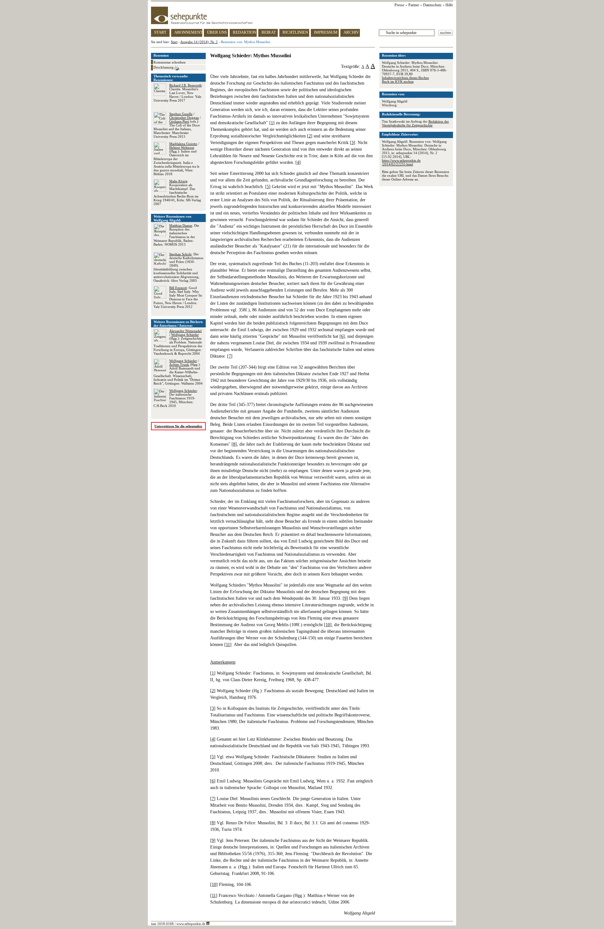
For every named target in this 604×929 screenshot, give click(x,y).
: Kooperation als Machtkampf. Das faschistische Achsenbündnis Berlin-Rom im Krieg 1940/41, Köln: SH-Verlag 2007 (177, 192)
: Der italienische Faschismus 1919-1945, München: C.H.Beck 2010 (176, 398)
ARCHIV (351, 32)
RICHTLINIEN (295, 32)
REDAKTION (244, 32)
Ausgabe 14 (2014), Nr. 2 (199, 42)
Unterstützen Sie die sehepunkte (178, 426)
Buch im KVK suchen (398, 81)
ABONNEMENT (188, 32)
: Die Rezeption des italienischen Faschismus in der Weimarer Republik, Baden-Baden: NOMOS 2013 (176, 235)
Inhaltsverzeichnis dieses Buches (405, 78)
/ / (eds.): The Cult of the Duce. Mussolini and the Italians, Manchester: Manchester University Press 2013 (177, 125)
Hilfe (449, 5)
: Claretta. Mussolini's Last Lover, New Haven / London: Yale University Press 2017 (178, 92)
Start (174, 42)
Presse (399, 5)
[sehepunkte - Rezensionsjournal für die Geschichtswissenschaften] (302, 15)
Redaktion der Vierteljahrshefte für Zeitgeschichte (415, 123)
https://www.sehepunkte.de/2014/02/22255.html (401, 162)
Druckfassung (164, 67)
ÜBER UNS (217, 32)
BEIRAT (268, 32)
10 (328, 624)
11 (228, 644)
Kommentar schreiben (170, 62)
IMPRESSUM (326, 32)
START (160, 32)
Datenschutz (432, 5)
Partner (413, 5)
